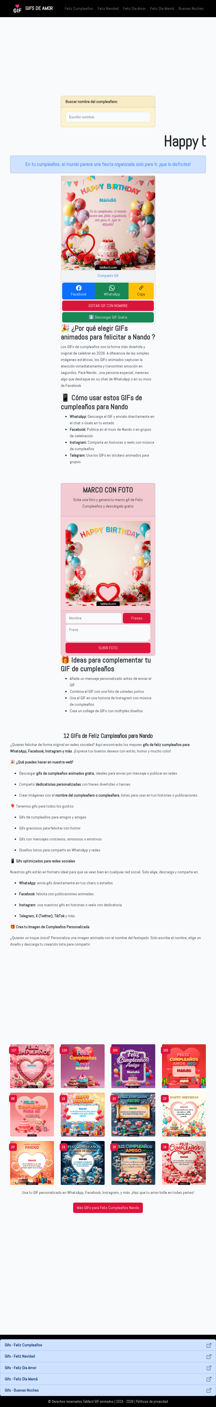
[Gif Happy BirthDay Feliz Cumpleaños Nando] (83, 1114)
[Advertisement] (108, 56)
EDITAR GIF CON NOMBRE (108, 305)
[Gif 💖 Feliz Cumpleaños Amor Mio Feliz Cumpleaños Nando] (184, 1065)
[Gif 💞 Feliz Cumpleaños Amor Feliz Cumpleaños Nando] (83, 1065)
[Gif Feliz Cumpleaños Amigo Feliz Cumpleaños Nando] (133, 1114)
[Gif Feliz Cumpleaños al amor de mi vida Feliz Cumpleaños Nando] (83, 1162)
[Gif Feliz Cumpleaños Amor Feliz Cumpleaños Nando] (184, 1162)
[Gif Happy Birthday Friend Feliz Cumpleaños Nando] (32, 1162)
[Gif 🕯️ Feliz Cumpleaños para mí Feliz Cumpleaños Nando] (32, 1114)
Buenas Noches (191, 8)
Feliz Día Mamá (162, 8)
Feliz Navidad (108, 8)
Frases (136, 618)
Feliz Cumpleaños (79, 8)
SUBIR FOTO (108, 647)
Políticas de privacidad (152, 1401)
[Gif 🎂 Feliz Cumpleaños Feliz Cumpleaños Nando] (32, 1065)
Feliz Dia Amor (134, 8)
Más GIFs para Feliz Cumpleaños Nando (108, 1207)
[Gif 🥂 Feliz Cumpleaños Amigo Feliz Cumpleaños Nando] (133, 1065)
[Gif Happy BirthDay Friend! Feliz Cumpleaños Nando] (184, 1114)
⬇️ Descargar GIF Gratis (108, 317)
